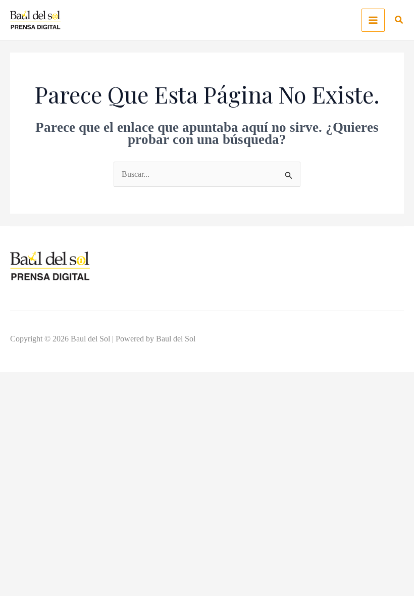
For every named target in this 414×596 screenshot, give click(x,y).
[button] (399, 21)
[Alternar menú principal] (373, 20)
